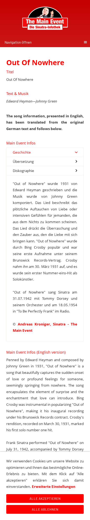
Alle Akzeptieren (45, 498)
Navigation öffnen (18, 42)
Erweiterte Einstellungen (53, 486)
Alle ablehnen (45, 509)
